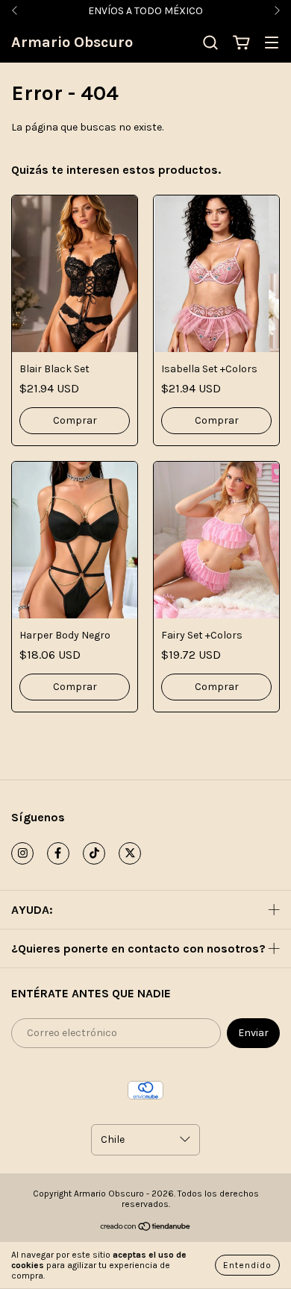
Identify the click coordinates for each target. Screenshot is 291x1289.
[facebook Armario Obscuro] (58, 853)
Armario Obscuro (72, 42)
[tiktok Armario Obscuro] (94, 853)
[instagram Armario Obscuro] (22, 853)
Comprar (75, 420)
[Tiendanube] (146, 1228)
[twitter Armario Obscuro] (130, 853)
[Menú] (271, 43)
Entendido (247, 1265)
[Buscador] (210, 43)
